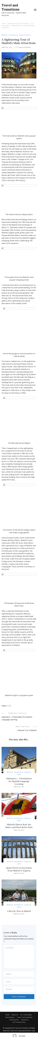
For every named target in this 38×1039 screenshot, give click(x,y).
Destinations (10, 1017)
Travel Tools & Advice (25, 1017)
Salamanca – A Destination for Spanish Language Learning (19, 781)
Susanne (22, 1036)
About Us (15, 1014)
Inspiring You (14, 1019)
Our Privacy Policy (19, 1022)
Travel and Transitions (10, 7)
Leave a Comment (24, 47)
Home (7, 1014)
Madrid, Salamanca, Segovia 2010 (16, 35)
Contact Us (25, 1019)
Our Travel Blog (25, 1014)
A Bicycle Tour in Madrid (19, 911)
